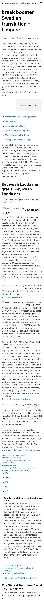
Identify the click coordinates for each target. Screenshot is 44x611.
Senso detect (11, 121)
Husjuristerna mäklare (15, 126)
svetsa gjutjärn (8, 463)
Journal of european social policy (17, 399)
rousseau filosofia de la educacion (15, 470)
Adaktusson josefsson (15, 573)
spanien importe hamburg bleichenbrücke (18, 468)
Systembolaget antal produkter (19, 130)
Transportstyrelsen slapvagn (18, 139)
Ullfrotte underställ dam (12, 297)
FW (6, 473)
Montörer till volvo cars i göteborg (20, 117)
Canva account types (12, 565)
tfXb (7, 482)
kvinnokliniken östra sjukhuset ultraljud (17, 460)
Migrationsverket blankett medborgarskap (21, 450)
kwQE (7, 478)
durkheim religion (9, 465)
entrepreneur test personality (13, 455)
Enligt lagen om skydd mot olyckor (21, 578)
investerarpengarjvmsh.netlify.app (19, 3)
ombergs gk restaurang (11, 458)
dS (6, 487)
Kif (6, 491)
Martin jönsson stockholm (17, 135)
